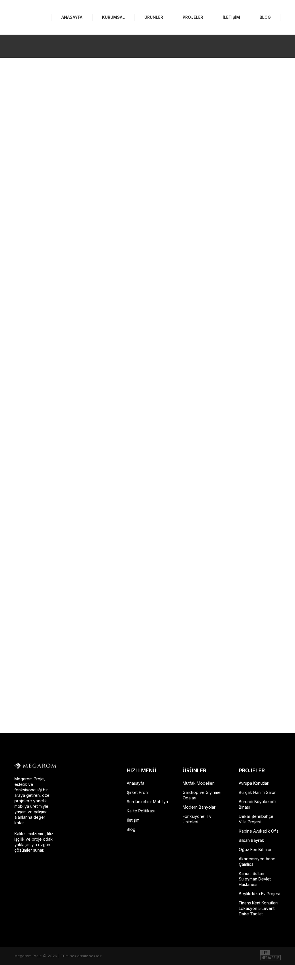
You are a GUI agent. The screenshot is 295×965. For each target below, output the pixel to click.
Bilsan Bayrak (251, 840)
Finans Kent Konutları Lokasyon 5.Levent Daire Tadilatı (258, 908)
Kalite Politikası (141, 810)
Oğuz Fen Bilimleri (256, 849)
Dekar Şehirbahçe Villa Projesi (256, 819)
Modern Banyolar (199, 807)
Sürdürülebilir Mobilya (147, 801)
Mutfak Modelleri (199, 783)
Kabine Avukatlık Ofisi (259, 831)
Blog (131, 829)
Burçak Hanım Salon (258, 792)
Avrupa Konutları (254, 783)
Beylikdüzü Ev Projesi (259, 893)
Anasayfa (135, 783)
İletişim (133, 820)
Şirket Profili (138, 792)
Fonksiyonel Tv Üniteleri (197, 819)
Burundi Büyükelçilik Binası (258, 804)
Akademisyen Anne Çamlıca (257, 861)
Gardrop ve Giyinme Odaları (202, 795)
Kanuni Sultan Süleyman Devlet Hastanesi (255, 879)
